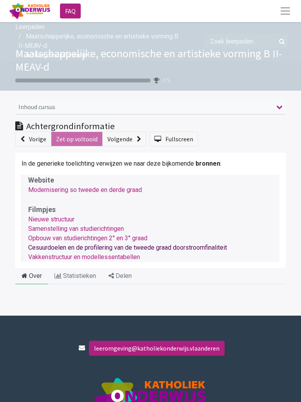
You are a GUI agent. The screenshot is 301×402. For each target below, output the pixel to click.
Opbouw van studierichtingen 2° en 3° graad (87, 238)
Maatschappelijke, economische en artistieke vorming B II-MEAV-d (148, 60)
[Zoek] (280, 41)
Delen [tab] (123, 276)
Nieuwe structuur (51, 219)
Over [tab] (34, 276)
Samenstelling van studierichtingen (76, 228)
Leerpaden (30, 27)
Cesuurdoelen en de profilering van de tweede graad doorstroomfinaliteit (127, 247)
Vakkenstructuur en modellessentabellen (84, 257)
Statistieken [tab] (79, 276)
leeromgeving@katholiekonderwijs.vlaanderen (156, 348)
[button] (33, 139)
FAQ (70, 11)
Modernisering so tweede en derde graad (85, 190)
